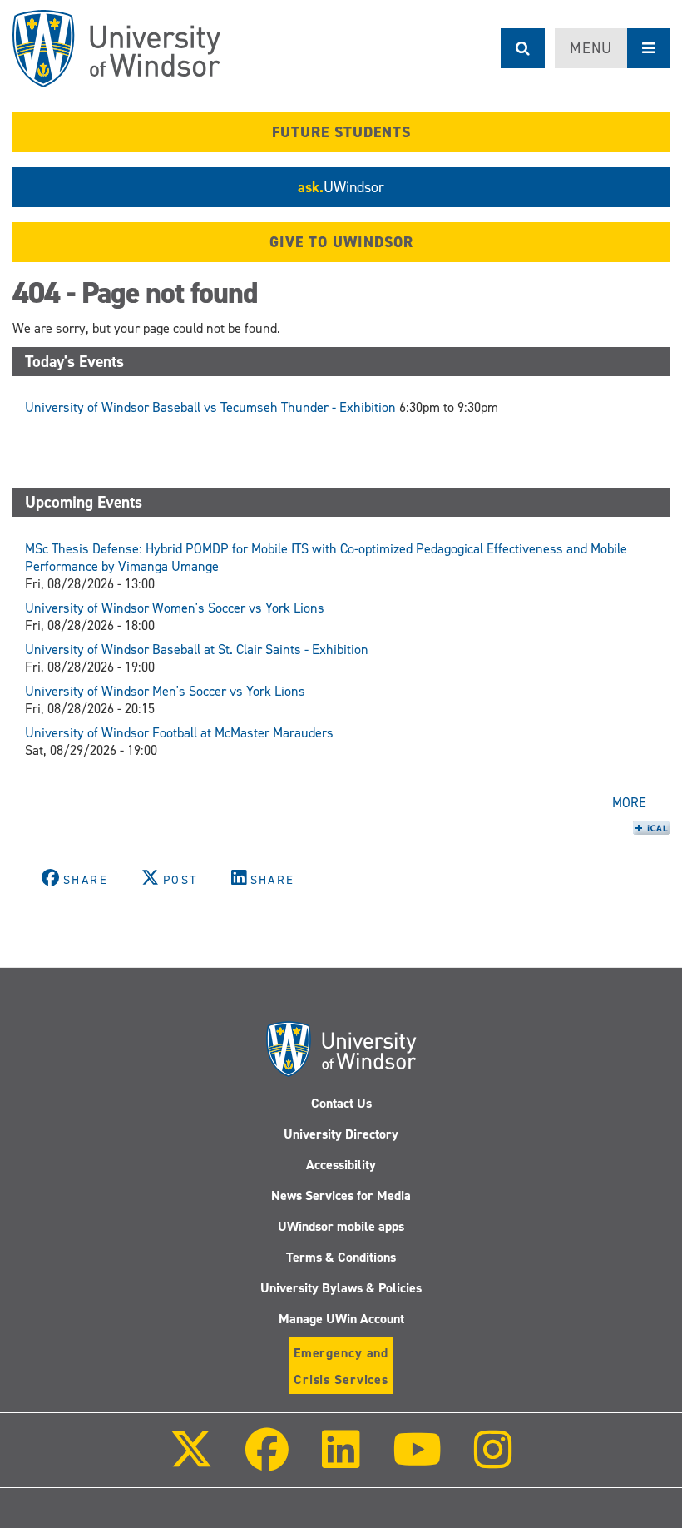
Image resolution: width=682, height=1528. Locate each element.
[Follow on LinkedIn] (340, 1461)
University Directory (341, 1134)
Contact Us (341, 1103)
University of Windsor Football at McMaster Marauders (179, 733)
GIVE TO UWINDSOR (341, 242)
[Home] (116, 48)
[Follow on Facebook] (267, 1461)
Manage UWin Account (341, 1318)
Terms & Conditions (341, 1257)
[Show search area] (523, 48)
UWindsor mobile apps (341, 1226)
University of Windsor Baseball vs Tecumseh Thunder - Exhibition (210, 407)
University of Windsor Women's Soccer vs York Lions (174, 608)
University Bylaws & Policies (341, 1288)
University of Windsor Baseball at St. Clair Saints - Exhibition (196, 649)
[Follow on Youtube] (417, 1461)
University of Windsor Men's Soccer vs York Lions (165, 691)
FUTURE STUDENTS (341, 132)
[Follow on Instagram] (493, 1461)
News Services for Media (341, 1195)
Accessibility (341, 1164)
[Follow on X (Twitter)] (191, 1461)
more (629, 802)
